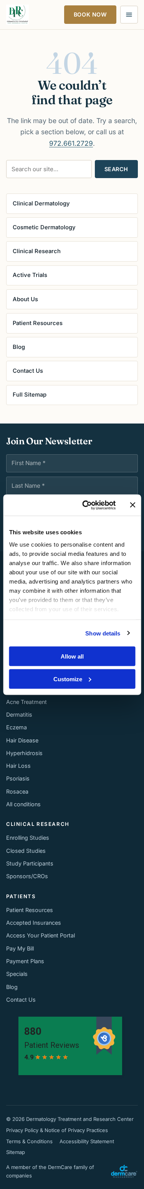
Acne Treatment (26, 702)
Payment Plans (25, 961)
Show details (102, 633)
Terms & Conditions (29, 1141)
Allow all (72, 656)
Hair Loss (18, 765)
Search (116, 169)
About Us (25, 299)
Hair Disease (22, 740)
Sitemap (15, 1152)
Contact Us (28, 370)
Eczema (16, 727)
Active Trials (30, 275)
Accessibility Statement (87, 1141)
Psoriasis (18, 778)
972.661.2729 (71, 143)
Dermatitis (19, 714)
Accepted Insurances (33, 922)
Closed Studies (26, 850)
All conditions (23, 804)
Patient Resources (38, 323)
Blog (19, 347)
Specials (17, 974)
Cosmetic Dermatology (44, 227)
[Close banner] (132, 505)
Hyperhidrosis (24, 753)
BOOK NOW (90, 14)
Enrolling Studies (27, 837)
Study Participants (29, 863)
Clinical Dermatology (41, 203)
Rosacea (17, 791)
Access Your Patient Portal (40, 935)
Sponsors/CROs (27, 876)
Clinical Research (37, 251)
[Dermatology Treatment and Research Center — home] (17, 15)
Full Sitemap (29, 394)
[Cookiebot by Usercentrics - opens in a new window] (86, 505)
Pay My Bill (20, 948)
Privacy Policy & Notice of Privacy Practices (57, 1130)
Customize (67, 678)
